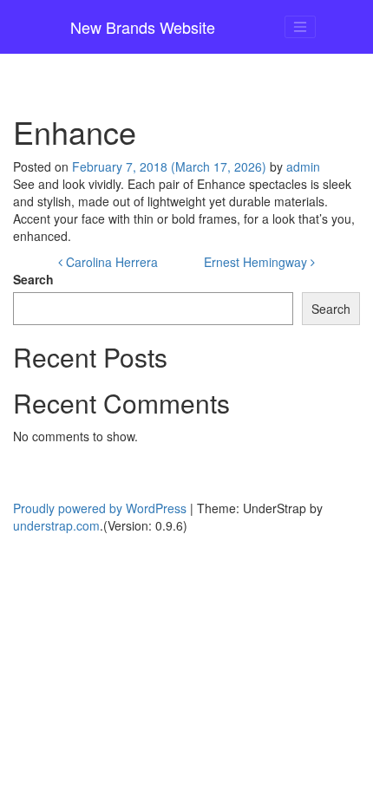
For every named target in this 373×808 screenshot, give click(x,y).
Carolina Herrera (110, 261)
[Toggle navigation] (300, 27)
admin (303, 166)
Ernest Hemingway (257, 261)
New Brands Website (142, 27)
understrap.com (56, 525)
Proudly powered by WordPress (99, 508)
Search (33, 279)
